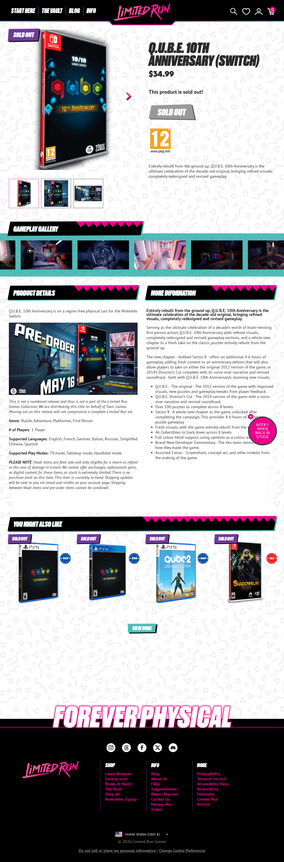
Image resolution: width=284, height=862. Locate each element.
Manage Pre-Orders (161, 807)
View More (142, 627)
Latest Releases (118, 773)
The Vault (52, 10)
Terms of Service (211, 778)
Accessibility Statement (207, 791)
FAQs (155, 783)
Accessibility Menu (213, 783)
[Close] (250, 416)
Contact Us (160, 799)
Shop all (112, 794)
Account (259, 11)
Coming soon (116, 778)
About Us (159, 778)
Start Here (23, 10)
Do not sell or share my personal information (118, 850)
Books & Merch (118, 783)
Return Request (164, 794)
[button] (15, 96)
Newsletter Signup (121, 799)
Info (91, 10)
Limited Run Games (142, 12)
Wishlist (246, 11)
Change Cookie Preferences (182, 850)
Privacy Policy (208, 773)
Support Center (164, 789)
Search (234, 11)
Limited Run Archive (207, 802)
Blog (74, 10)
